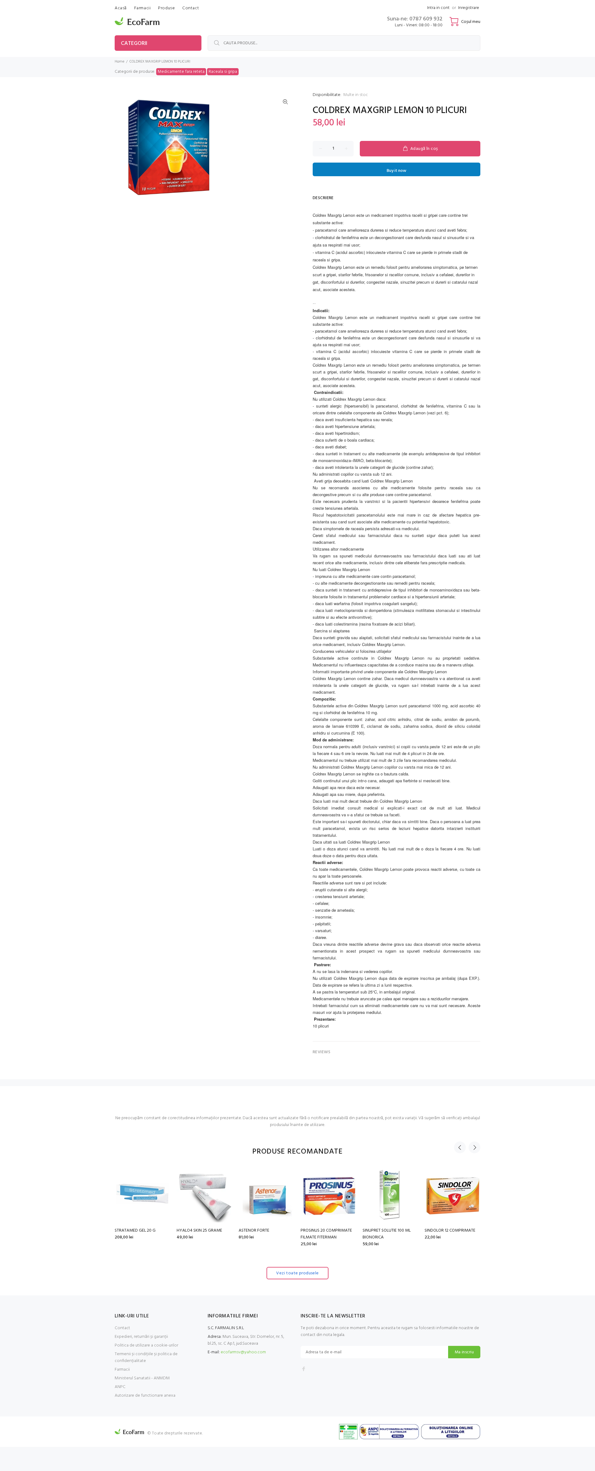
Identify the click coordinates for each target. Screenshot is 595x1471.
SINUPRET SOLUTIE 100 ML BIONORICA (387, 1234)
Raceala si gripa (223, 71)
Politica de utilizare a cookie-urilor (146, 1345)
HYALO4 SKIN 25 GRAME (199, 1230)
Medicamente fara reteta (181, 71)
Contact (122, 1328)
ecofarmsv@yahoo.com (243, 1352)
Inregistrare (468, 7)
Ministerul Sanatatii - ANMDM (142, 1378)
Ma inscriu (464, 1352)
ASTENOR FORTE (254, 1230)
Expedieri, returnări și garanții (141, 1336)
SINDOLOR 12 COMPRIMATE (450, 1230)
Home (119, 62)
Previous (460, 1147)
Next (474, 1147)
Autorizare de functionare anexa (145, 1395)
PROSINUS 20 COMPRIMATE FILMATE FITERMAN (326, 1234)
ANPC (120, 1386)
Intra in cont (438, 7)
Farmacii (122, 1369)
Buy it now (396, 170)
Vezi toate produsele (297, 1273)
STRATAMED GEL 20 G (135, 1230)
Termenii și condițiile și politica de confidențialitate (146, 1357)
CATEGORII (134, 43)
